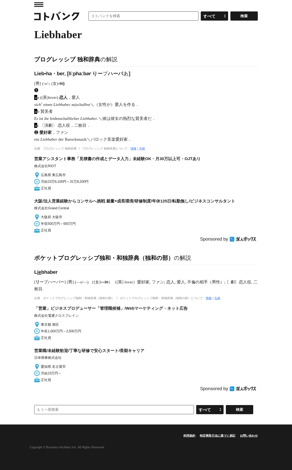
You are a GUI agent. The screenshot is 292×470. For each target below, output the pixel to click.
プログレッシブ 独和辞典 (67, 59)
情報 (133, 148)
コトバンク (56, 16)
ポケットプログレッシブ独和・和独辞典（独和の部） (104, 258)
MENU (38, 4)
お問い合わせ (249, 435)
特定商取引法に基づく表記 (217, 435)
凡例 (142, 148)
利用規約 (189, 435)
